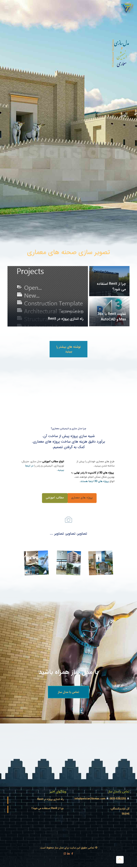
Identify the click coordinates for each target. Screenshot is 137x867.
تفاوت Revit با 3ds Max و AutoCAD (111, 316)
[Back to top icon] (120, 859)
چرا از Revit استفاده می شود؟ (47, 809)
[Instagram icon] (65, 854)
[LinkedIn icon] (68, 854)
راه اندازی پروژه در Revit (65, 319)
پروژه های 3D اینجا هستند (94, 482)
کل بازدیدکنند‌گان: (120, 809)
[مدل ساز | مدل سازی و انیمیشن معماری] (127, 8)
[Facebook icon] (72, 854)
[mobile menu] (7, 8)
